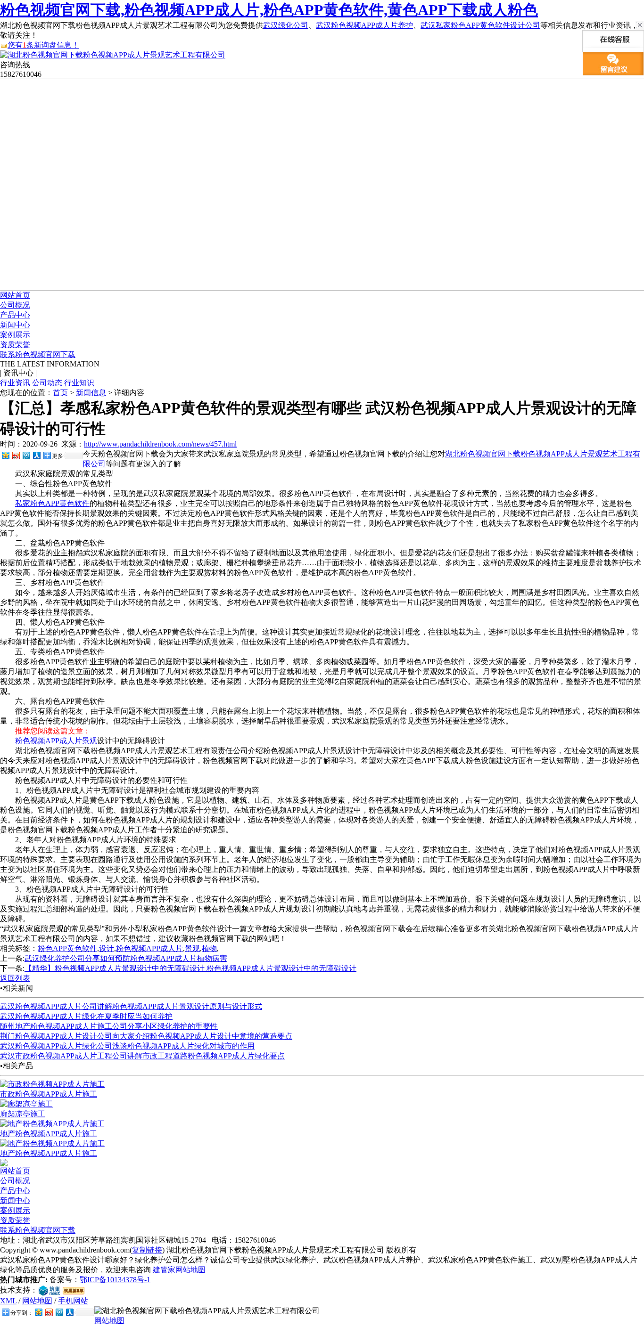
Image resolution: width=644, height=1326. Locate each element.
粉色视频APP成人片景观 (56, 741)
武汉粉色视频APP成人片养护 (364, 25)
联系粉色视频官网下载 (37, 354)
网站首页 (15, 295)
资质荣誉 (15, 345)
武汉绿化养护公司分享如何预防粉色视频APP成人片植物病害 (126, 958)
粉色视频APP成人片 (149, 948)
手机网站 (73, 1301)
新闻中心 (15, 325)
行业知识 (79, 383)
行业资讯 (15, 383)
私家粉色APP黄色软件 (52, 503)
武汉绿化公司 (285, 25)
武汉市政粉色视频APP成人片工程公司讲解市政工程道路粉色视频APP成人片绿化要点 (142, 1056)
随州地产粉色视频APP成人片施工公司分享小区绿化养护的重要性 (109, 1026)
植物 (209, 948)
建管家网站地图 (179, 1270)
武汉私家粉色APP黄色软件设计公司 (480, 25)
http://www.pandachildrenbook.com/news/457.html (160, 444)
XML (8, 1301)
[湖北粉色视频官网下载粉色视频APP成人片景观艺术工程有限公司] (112, 55)
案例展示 (15, 335)
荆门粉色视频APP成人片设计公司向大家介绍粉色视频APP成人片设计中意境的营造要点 (146, 1036)
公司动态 (47, 383)
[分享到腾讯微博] (26, 455)
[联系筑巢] (49, 1290)
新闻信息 (91, 393)
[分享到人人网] (36, 455)
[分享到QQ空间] (5, 455)
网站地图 (37, 1301)
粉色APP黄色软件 (67, 948)
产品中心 (15, 315)
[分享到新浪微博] (15, 455)
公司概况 (15, 305)
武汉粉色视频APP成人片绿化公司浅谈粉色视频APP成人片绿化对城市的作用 (127, 1046)
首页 (60, 393)
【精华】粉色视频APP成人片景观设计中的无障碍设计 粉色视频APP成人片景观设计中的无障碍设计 (190, 968)
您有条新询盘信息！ (43, 45)
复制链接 (147, 1250)
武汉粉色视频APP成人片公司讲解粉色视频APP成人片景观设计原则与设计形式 (131, 1006)
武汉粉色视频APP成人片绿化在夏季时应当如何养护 (86, 1016)
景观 (192, 948)
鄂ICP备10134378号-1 (115, 1280)
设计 (106, 948)
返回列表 (15, 978)
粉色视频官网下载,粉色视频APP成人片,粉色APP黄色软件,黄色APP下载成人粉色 (269, 9)
